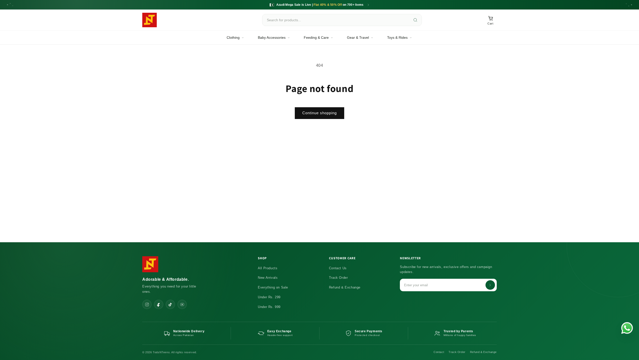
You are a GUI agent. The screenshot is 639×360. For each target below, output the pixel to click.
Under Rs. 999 (269, 307)
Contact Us (338, 268)
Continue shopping (319, 113)
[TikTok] (170, 304)
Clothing (233, 38)
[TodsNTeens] (149, 20)
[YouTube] (182, 304)
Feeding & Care (316, 38)
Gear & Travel (358, 38)
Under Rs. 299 (269, 297)
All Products (267, 268)
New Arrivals (268, 278)
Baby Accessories (272, 38)
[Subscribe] (490, 285)
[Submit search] (415, 20)
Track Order (338, 278)
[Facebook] (158, 304)
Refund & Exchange (344, 287)
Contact (439, 352)
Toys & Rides (397, 38)
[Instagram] (147, 304)
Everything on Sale (273, 287)
